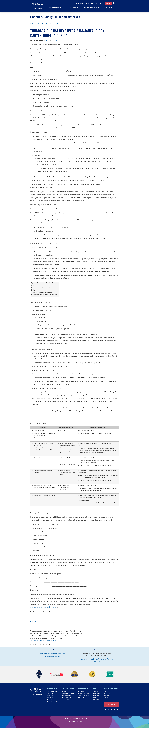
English (47, 41)
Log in (99, 3)
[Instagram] (111, 709)
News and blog (96, 695)
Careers (94, 697)
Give (107, 3)
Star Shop (106, 697)
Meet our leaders (96, 693)
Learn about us (96, 691)
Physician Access (81, 691)
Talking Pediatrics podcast (83, 695)
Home (63, 718)
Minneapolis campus (66, 697)
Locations (80, 3)
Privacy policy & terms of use (73, 718)
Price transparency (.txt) (52, 701)
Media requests (96, 699)
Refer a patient (81, 697)
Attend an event (107, 693)
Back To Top (37, 621)
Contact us (84, 718)
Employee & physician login (83, 693)
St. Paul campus (66, 699)
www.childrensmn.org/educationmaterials (43, 607)
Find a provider (50, 697)
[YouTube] (114, 709)
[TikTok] (117, 709)
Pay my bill (90, 3)
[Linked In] (108, 709)
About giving (107, 695)
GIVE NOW (110, 704)
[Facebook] (106, 709)
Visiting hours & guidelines (68, 693)
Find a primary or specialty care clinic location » (52, 653)
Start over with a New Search (45, 23)
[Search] (114, 3)
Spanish (54, 41)
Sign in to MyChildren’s (52, 691)
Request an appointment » (52, 657)
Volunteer (106, 691)
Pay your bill (50, 695)
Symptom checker (51, 693)
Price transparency (51, 699)
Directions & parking (66, 695)
